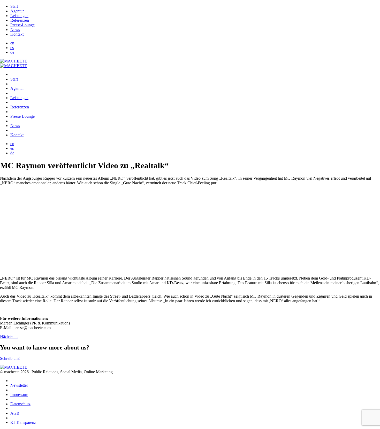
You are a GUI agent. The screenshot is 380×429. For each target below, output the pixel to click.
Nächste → (9, 336)
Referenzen (19, 20)
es (12, 47)
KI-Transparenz (23, 422)
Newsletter (19, 385)
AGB (14, 413)
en (12, 43)
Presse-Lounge (22, 25)
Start (14, 6)
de (12, 52)
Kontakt (17, 34)
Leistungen (19, 15)
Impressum (19, 394)
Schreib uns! (10, 358)
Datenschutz (20, 404)
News (15, 29)
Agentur (17, 11)
